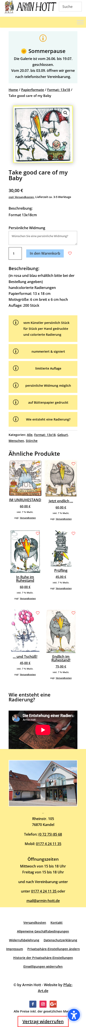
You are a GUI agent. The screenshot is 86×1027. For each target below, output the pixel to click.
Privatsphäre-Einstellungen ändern (53, 949)
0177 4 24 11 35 (48, 843)
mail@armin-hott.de (43, 900)
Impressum (14, 949)
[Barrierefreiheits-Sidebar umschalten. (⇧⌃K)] (73, 1015)
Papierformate (32, 89)
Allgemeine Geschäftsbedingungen (43, 931)
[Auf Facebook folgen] (32, 1004)
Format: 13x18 (58, 89)
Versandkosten (28, 517)
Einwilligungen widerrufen (43, 966)
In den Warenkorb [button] (45, 253)
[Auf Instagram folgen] (43, 1004)
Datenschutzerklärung (60, 940)
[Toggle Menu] (80, 22)
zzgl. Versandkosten (21, 197)
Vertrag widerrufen (43, 1021)
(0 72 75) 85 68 (50, 834)
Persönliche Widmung (27, 227)
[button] (65, 113)
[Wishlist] (70, 253)
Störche (31, 441)
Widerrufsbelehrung (24, 940)
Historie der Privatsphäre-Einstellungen (43, 958)
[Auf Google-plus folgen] (53, 1004)
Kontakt (56, 922)
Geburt (62, 435)
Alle (29, 435)
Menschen (16, 441)
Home (13, 89)
